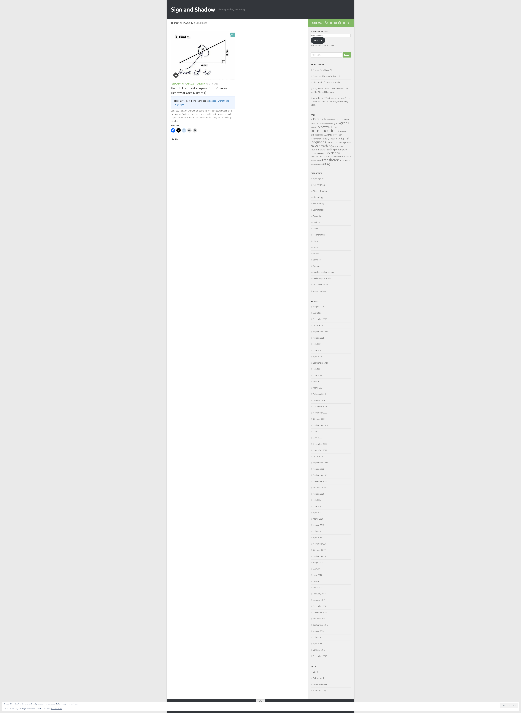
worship (317, 164)
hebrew (322, 127)
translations (345, 161)
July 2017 (317, 569)
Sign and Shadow (193, 9)
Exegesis (190, 84)
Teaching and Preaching (323, 272)
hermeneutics (323, 130)
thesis (319, 161)
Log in (315, 672)
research (322, 153)
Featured (200, 84)
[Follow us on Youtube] (335, 23)
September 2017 (320, 556)
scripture (327, 157)
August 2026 (318, 306)
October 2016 (319, 618)
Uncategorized (319, 291)
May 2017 (317, 581)
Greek (315, 228)
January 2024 (319, 400)
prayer (314, 145)
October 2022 (319, 456)
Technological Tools (322, 278)
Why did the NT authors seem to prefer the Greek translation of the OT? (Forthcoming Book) (331, 101)
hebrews (333, 127)
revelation (333, 153)
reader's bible (318, 149)
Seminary (317, 260)
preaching (325, 145)
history (339, 131)
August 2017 (318, 562)
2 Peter (315, 119)
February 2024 (319, 394)
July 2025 (317, 344)
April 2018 (317, 537)
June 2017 (317, 575)
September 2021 (320, 475)
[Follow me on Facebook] (339, 23)
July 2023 (317, 431)
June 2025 (317, 350)
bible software (331, 119)
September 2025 (320, 331)
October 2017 (319, 550)
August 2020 (318, 494)
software (313, 161)
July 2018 (317, 531)
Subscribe (318, 40)
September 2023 (320, 425)
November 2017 (320, 544)
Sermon (316, 266)
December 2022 (320, 444)
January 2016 (319, 650)
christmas (323, 124)
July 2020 (317, 500)
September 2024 (320, 363)
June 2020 (317, 506)
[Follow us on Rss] (326, 23)
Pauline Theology (338, 142)
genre (337, 123)
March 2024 (318, 388)
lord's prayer (332, 135)
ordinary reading (329, 138)
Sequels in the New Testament (326, 76)
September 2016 (320, 625)
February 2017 (319, 594)
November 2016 (320, 612)
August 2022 (318, 469)
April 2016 (317, 643)
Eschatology (318, 210)
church (328, 124)
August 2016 (318, 631)
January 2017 (319, 600)
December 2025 (320, 319)
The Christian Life (320, 285)
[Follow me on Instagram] (348, 23)
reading (330, 149)
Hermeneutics (178, 84)
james (314, 134)
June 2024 (317, 375)
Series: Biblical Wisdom (341, 157)
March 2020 (318, 519)
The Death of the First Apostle (326, 82)
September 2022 (320, 462)
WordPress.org (319, 690)
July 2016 (317, 637)
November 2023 (320, 413)
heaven (314, 127)
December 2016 (320, 606)
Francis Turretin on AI (322, 70)
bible (323, 119)
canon (317, 123)
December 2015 (320, 656)
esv (332, 124)
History (316, 241)
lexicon (320, 135)
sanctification (317, 157)
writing (326, 164)
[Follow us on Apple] (344, 23)
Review (316, 253)
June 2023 (317, 438)
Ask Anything (319, 185)
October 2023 (319, 419)
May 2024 (317, 381)
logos (325, 135)
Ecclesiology (318, 203)
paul (328, 142)
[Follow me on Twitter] (331, 23)
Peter (348, 142)
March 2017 (318, 587)
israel (344, 131)
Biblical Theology (320, 191)
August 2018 (318, 525)
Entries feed (318, 678)
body (312, 124)
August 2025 (318, 338)
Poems (316, 247)
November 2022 (320, 450)
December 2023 (320, 406)
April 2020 (317, 512)
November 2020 (320, 481)
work (313, 164)
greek (344, 123)
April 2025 (317, 356)
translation (330, 160)
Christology (318, 197)
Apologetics (318, 178)
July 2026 (317, 313)
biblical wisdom (342, 119)
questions (337, 146)
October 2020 (319, 487)
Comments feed (320, 684)
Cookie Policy (56, 709)
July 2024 (317, 369)
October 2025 (319, 325)
